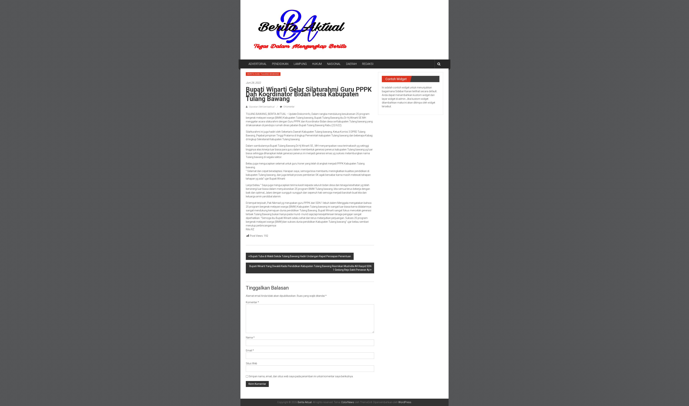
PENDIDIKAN (280, 64)
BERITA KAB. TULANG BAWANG (263, 74)
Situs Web (251, 363)
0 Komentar (288, 106)
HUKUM (317, 64)
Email (250, 350)
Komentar (252, 302)
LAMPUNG (300, 64)
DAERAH (351, 64)
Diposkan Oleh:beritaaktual (261, 106)
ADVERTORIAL (258, 64)
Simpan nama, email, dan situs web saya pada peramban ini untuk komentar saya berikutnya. (301, 376)
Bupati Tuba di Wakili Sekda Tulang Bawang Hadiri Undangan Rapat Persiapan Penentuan (300, 256)
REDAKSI (368, 64)
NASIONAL (334, 64)
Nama (250, 337)
